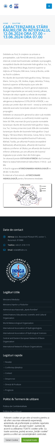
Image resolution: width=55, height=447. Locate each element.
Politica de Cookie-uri (12, 411)
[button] (49, 6)
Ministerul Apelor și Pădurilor (15, 304)
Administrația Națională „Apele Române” (20, 309)
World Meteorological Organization (18, 323)
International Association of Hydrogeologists (22, 328)
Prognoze (9, 390)
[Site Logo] (10, 6)
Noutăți (8, 362)
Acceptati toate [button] (30, 440)
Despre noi (10, 379)
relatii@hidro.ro (20, 250)
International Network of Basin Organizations (22, 346)
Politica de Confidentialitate (15, 406)
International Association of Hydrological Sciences (24, 333)
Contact (8, 373)
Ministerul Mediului (11, 299)
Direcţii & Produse (13, 384)
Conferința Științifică (13, 367)
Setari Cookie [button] (12, 440)
